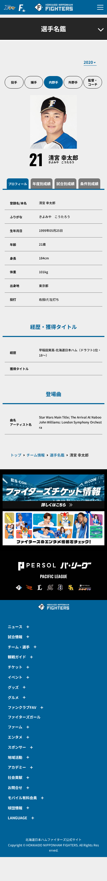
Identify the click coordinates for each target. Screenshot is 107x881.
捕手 (34, 82)
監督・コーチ (92, 82)
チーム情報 (35, 455)
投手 (14, 82)
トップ (15, 455)
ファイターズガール (24, 717)
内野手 (53, 82)
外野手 (73, 82)
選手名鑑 (57, 455)
